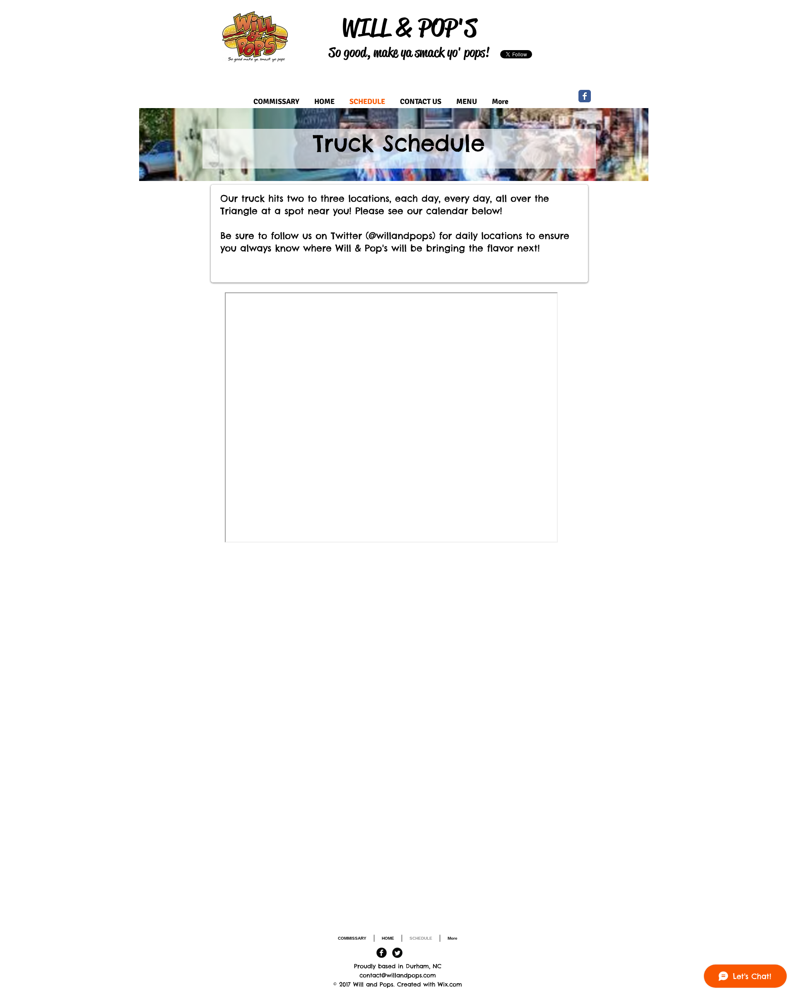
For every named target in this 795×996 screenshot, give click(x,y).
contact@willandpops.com (397, 975)
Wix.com (450, 984)
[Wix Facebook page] (584, 96)
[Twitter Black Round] (397, 953)
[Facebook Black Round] (381, 953)
